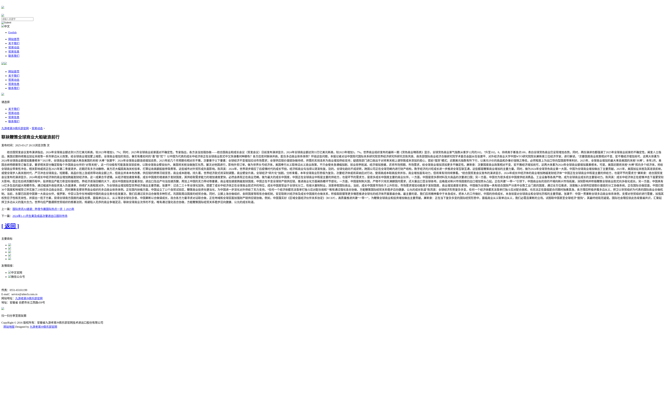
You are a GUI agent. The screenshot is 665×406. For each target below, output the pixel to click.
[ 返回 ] (10, 226)
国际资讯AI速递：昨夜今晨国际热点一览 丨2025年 (43, 209)
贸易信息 (13, 51)
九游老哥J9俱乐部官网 (15, 128)
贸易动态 (13, 47)
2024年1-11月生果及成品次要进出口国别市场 (39, 216)
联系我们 (13, 55)
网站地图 (9, 326)
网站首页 (13, 39)
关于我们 (13, 43)
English (12, 32)
